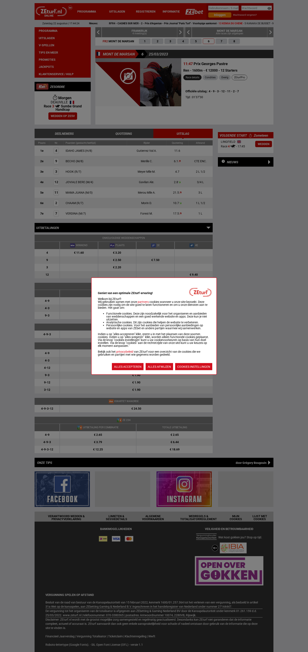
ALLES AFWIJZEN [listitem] (159, 366)
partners (143, 301)
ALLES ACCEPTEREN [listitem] (127, 366)
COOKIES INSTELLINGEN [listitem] (193, 366)
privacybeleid (124, 351)
